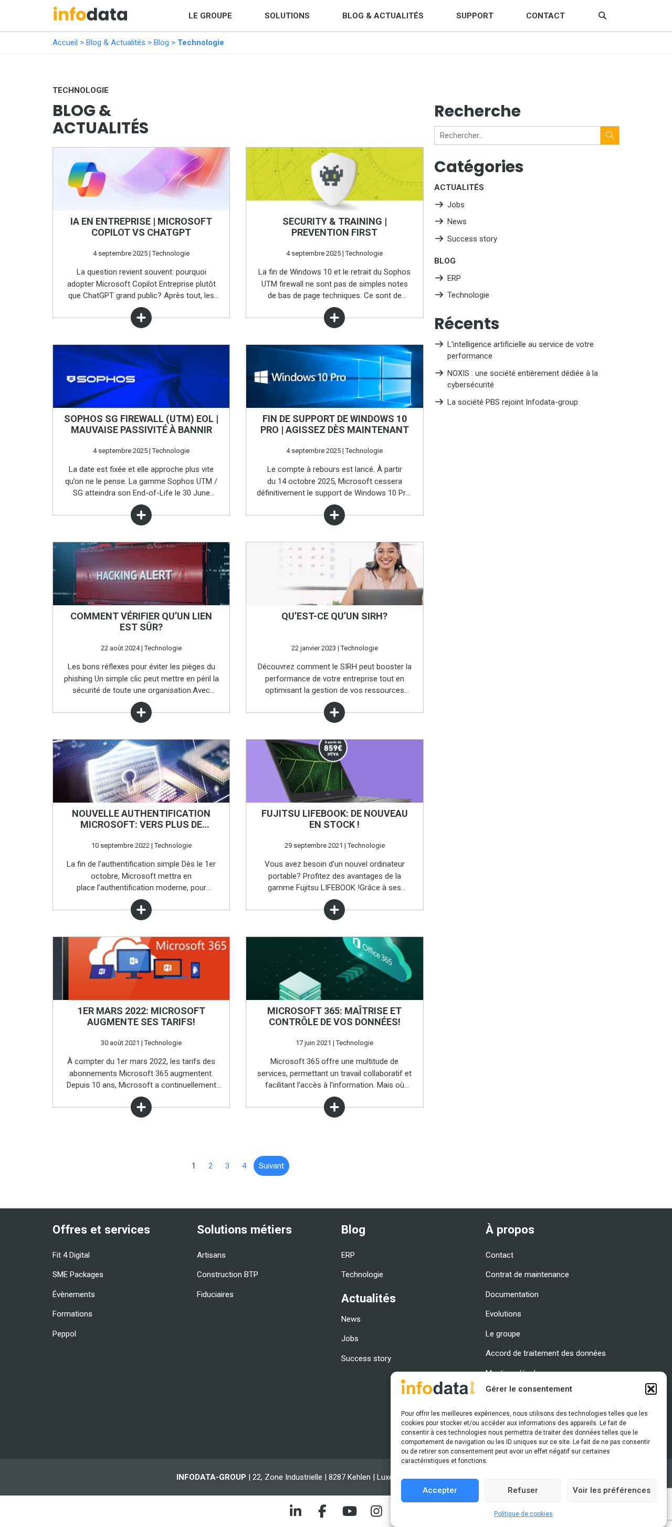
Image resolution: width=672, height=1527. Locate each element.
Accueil (65, 42)
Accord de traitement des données (546, 1353)
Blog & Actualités (383, 15)
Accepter (440, 1490)
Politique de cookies (523, 1514)
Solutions (287, 15)
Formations (72, 1314)
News (457, 221)
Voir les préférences (611, 1490)
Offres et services (101, 1229)
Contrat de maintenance (527, 1274)
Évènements (73, 1294)
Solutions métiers (244, 1229)
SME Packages (77, 1274)
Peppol (64, 1334)
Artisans (211, 1255)
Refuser (523, 1490)
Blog (161, 42)
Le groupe (210, 15)
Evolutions (503, 1314)
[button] (651, 1389)
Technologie (468, 295)
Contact (545, 15)
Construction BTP (227, 1274)
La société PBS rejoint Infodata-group (512, 402)
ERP (454, 278)
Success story (472, 239)
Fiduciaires (215, 1294)
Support (475, 15)
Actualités (459, 187)
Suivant (271, 1166)
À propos (510, 1229)
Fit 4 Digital (71, 1255)
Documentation (512, 1294)
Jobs (456, 204)
